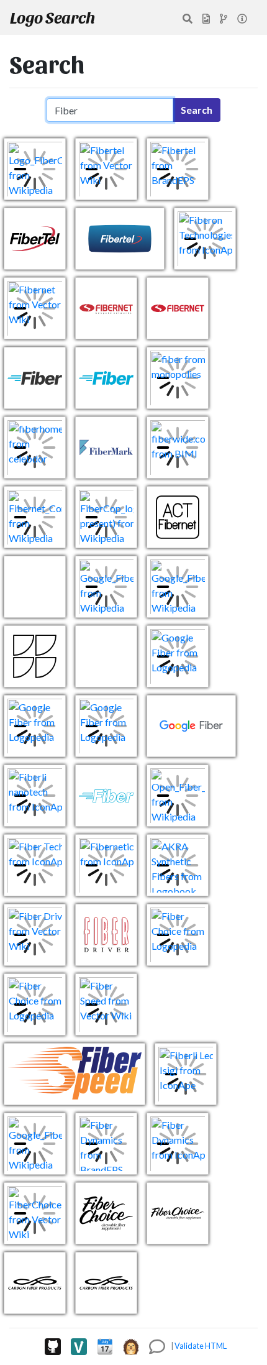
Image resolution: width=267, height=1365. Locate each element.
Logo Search (52, 17)
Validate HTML (200, 1346)
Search (196, 110)
